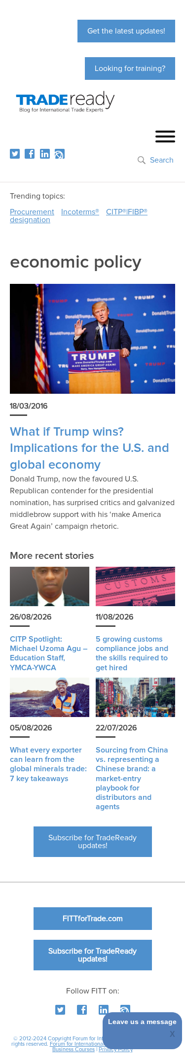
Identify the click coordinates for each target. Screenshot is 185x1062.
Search (162, 160)
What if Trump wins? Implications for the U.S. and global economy (89, 448)
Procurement (32, 212)
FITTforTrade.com (93, 919)
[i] (60, 154)
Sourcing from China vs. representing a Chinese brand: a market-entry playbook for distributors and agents (132, 778)
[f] (30, 154)
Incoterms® (80, 212)
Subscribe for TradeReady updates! (92, 842)
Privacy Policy (116, 1049)
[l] (45, 154)
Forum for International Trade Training (95, 1044)
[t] (15, 154)
